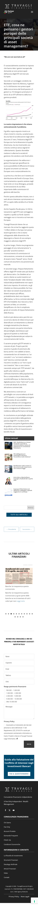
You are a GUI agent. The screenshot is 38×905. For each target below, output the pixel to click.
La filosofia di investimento (13, 856)
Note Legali (24, 896)
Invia (29, 744)
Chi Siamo (7, 823)
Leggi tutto (21, 601)
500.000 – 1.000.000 (13, 690)
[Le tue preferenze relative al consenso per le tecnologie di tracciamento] (34, 901)
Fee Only (7, 827)
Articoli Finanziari (10, 869)
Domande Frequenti (11, 836)
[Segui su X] (9, 810)
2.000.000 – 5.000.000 (13, 696)
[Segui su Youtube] (13, 810)
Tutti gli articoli (19, 514)
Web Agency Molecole (21, 892)
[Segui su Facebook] (5, 810)
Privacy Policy (14, 896)
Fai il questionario (19, 774)
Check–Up (7, 840)
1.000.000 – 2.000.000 (13, 693)
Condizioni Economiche (12, 844)
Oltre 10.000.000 (11, 702)
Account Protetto (10, 831)
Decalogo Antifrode (10, 864)
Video (6, 873)
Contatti (6, 877)
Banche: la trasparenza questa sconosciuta (17, 587)
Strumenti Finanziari (11, 860)
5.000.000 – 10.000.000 (14, 699)
